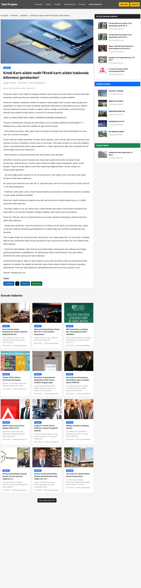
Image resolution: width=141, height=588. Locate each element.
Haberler (14, 15)
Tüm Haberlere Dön (47, 500)
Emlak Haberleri (95, 4)
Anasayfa (38, 4)
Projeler (57, 4)
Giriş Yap (124, 4)
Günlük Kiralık (69, 4)
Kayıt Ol (135, 4)
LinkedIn (25, 283)
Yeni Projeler (9, 4)
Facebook (9, 283)
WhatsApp (36, 283)
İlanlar (48, 4)
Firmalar (82, 4)
